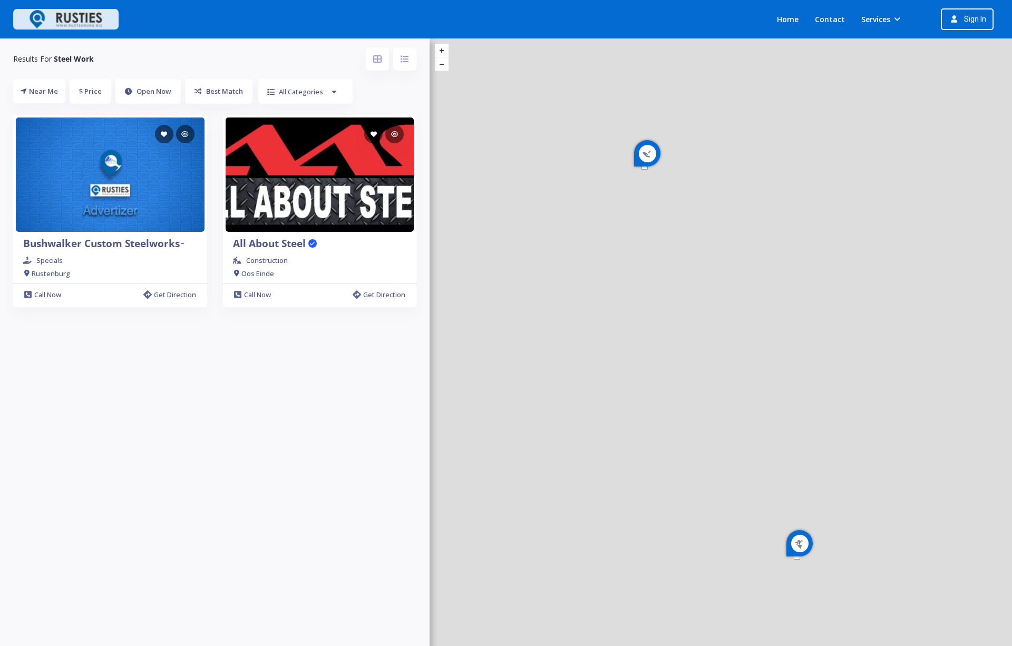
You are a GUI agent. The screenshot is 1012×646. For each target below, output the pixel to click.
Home (788, 19)
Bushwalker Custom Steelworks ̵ (102, 243)
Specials (49, 260)
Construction (267, 260)
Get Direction (175, 294)
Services (875, 19)
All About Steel (270, 243)
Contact (830, 19)
